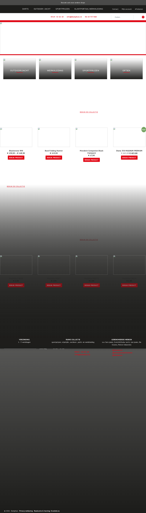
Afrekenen (139, 9)
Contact (115, 9)
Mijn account (127, 9)
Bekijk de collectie (89, 312)
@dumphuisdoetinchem (122, 353)
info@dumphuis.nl (82, 354)
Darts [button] (25, 9)
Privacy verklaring (26, 511)
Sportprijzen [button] (63, 9)
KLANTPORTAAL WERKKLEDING (88, 9)
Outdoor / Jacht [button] (42, 9)
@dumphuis (117, 350)
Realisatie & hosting (42, 511)
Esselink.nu (55, 511)
